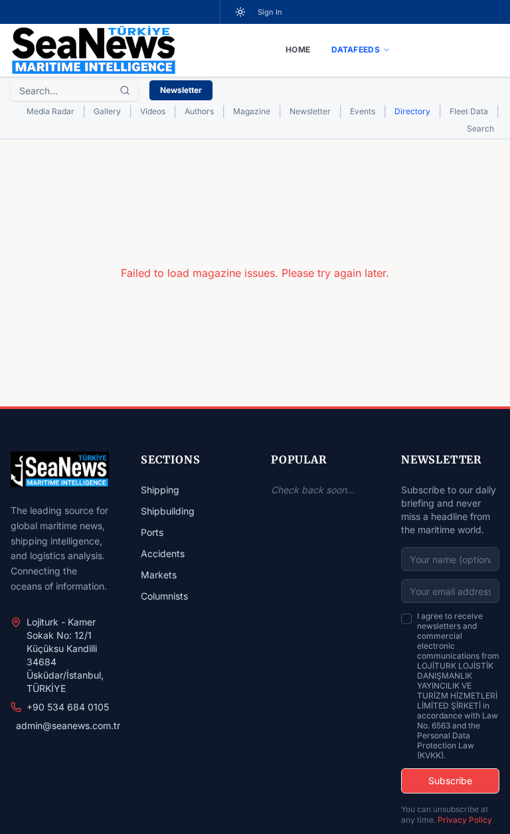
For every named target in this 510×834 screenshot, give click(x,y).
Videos (152, 111)
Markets (159, 574)
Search (480, 128)
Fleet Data (469, 111)
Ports (152, 532)
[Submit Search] (125, 90)
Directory (412, 111)
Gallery (107, 111)
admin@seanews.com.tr (68, 725)
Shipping (160, 489)
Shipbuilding (168, 511)
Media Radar (50, 111)
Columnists (164, 596)
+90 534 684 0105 (68, 706)
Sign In (270, 12)
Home (298, 49)
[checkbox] (406, 619)
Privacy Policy (465, 820)
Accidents (163, 553)
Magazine (251, 111)
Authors (199, 111)
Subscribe (450, 780)
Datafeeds (355, 49)
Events (362, 111)
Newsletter (181, 90)
